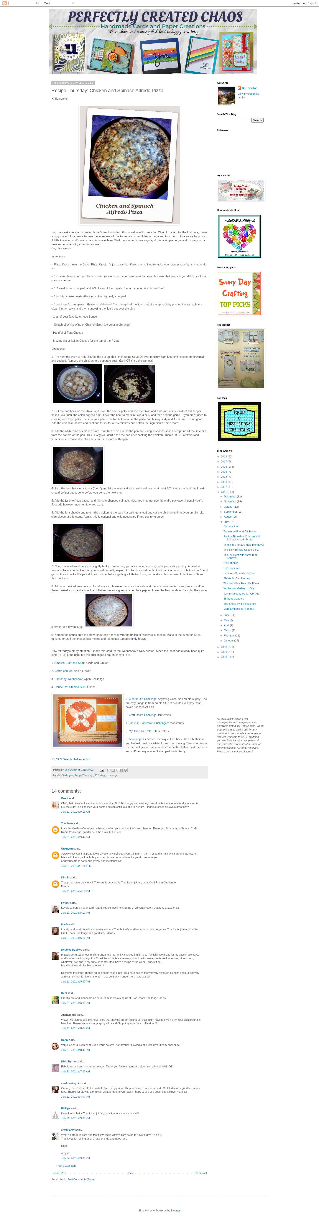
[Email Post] (102, 770)
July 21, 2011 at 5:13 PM (75, 912)
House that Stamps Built (70, 687)
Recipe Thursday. (83, 775)
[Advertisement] (238, 687)
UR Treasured (232, 568)
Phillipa (65, 1108)
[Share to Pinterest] (125, 770)
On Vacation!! (231, 526)
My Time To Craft (140, 731)
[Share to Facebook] (121, 770)
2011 (224, 492)
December (230, 496)
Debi (64, 993)
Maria (64, 924)
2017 (224, 461)
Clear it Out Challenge (142, 699)
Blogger (175, 1210)
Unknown (67, 848)
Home (130, 1173)
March (228, 630)
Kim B (65, 877)
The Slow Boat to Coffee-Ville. (241, 549)
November (230, 501)
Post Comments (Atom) (81, 1179)
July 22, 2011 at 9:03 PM (75, 1118)
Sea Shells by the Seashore (240, 603)
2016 (224, 466)
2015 (224, 471)
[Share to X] (117, 770)
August (228, 516)
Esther (65, 903)
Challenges (67, 775)
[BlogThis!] (113, 770)
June (227, 615)
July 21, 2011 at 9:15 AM (75, 811)
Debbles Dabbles (71, 949)
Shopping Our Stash (141, 739)
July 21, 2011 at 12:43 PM (76, 866)
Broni (64, 798)
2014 (224, 476)
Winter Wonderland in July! (239, 588)
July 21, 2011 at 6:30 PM (75, 1003)
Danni (64, 1040)
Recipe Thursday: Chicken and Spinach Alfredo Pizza (242, 538)
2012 (224, 487)
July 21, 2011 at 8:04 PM (75, 1028)
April (227, 625)
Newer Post (59, 1173)
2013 (224, 482)
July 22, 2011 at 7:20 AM (75, 1071)
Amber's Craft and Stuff (69, 662)
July (226, 522)
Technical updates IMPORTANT (242, 593)
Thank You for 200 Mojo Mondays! (244, 544)
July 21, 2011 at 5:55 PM (75, 981)
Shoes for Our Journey (237, 578)
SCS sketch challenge (106, 775)
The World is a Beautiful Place (241, 583)
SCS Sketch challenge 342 (73, 759)
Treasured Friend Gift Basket (240, 531)
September (231, 511)
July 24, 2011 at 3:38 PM (75, 1158)
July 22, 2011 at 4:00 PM (75, 1096)
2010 (224, 647)
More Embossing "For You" (239, 608)
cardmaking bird (71, 1083)
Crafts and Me (63, 671)
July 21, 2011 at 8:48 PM (75, 1050)
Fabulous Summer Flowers (239, 573)
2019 (224, 456)
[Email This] (109, 770)
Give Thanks (231, 563)
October (229, 506)
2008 (224, 657)
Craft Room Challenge (142, 715)
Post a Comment (66, 1165)
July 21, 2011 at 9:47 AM (75, 837)
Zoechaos (67, 823)
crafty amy (68, 1130)
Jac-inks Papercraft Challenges (148, 723)
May (227, 620)
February (229, 635)
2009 (224, 652)
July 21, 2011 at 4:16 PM (75, 891)
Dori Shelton (249, 88)
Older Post (200, 1173)
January (229, 640)
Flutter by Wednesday (68, 679)
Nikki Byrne (68, 1061)
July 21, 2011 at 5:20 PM (75, 937)
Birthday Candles (234, 598)
